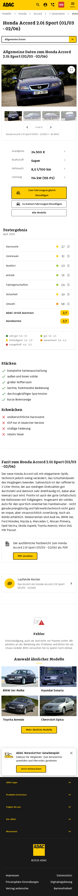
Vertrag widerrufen (17, 888)
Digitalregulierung (61, 882)
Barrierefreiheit (63, 888)
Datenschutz (64, 875)
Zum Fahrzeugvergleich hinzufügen (42, 193)
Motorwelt (11, 831)
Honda (22, 13)
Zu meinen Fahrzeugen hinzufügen (42, 203)
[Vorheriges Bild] (27, 127)
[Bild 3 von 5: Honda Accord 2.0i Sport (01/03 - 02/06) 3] (51, 116)
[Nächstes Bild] (51, 127)
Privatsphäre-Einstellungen (22, 882)
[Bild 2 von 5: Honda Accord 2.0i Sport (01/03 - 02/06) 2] (32, 116)
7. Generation (57, 13)
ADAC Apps (11, 782)
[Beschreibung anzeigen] (68, 246)
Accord (38, 13)
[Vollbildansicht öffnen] (71, 70)
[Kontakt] (52, 5)
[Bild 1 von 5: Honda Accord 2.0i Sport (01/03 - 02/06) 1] (13, 116)
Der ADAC (11, 819)
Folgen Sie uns (13, 807)
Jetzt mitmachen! (31, 768)
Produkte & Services (16, 794)
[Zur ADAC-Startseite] (8, 5)
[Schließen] (71, 753)
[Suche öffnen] (37, 4)
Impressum (12, 875)
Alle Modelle (39, 212)
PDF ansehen (25, 555)
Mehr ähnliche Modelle (39, 729)
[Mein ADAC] (45, 5)
